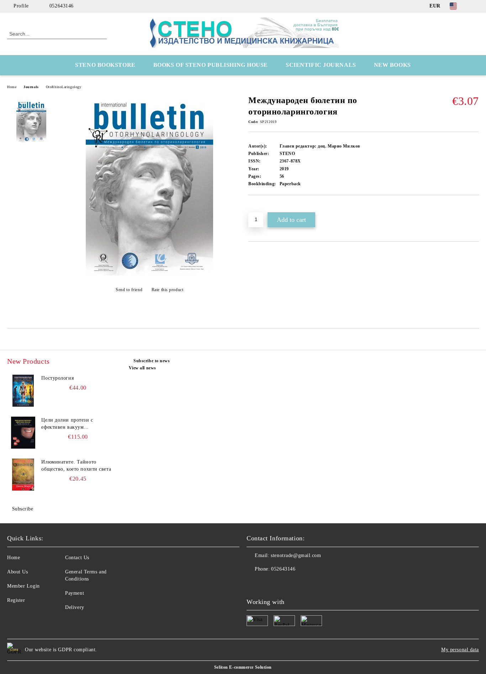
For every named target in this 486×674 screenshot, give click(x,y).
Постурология (57, 378)
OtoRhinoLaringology (63, 87)
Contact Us (77, 557)
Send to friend (129, 289)
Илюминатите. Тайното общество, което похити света (76, 465)
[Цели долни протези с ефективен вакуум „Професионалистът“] (23, 433)
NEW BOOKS (392, 65)
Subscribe (22, 509)
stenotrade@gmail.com (296, 555)
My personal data (460, 649)
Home (11, 87)
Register (16, 600)
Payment (74, 593)
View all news (142, 367)
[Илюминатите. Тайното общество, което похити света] (23, 475)
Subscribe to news (151, 360)
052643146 (61, 6)
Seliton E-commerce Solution (243, 667)
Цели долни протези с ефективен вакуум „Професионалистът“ (67, 424)
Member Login (23, 586)
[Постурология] (23, 391)
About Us (17, 571)
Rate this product (167, 289)
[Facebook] (475, 6)
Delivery (74, 607)
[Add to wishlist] (262, 207)
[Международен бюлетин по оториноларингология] (149, 274)
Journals (30, 87)
